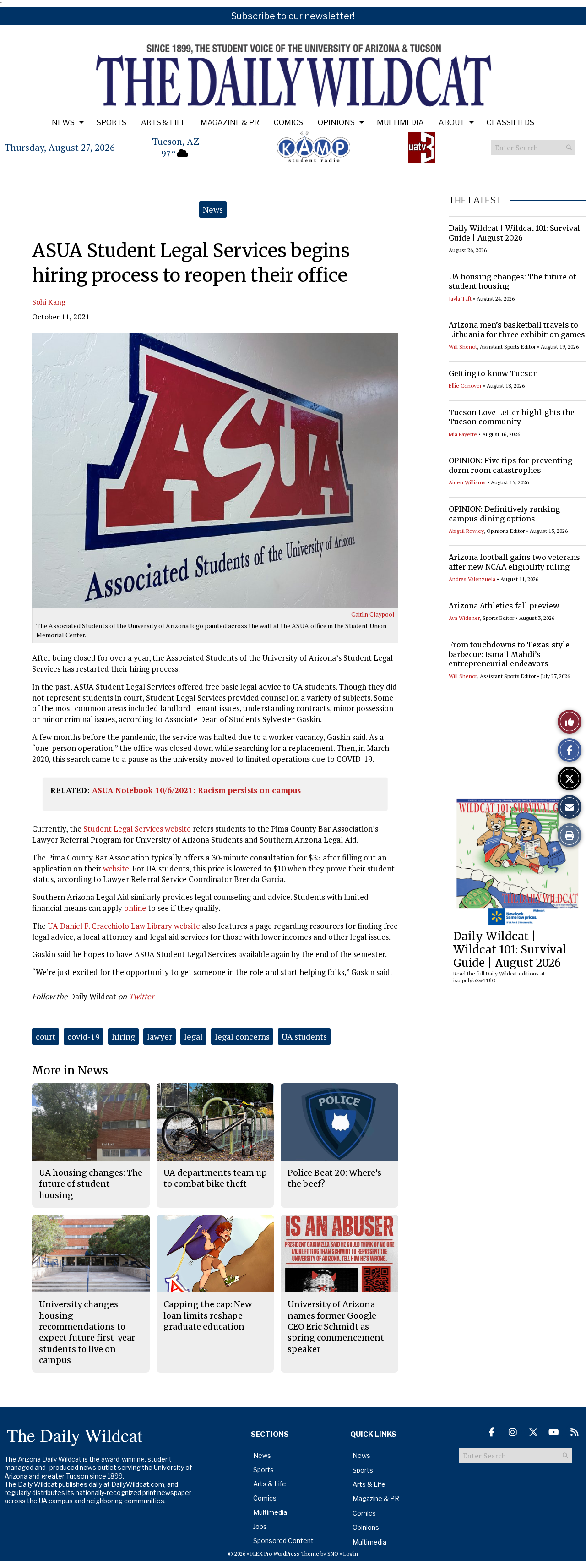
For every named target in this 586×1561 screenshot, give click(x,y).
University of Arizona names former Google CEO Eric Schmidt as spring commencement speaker (336, 1326)
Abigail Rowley (466, 530)
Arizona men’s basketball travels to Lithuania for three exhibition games (517, 329)
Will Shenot (463, 346)
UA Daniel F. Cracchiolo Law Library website (124, 925)
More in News (70, 1070)
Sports (111, 122)
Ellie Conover (465, 385)
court (45, 1036)
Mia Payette (463, 434)
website (116, 868)
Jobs (260, 1526)
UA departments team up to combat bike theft (215, 1178)
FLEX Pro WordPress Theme (284, 1553)
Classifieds (510, 122)
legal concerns (242, 1036)
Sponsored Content (283, 1541)
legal (193, 1036)
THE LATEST (475, 200)
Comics (288, 122)
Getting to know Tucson (493, 373)
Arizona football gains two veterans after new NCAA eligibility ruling (514, 562)
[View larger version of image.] (215, 470)
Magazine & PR (230, 122)
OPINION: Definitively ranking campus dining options (504, 513)
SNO (332, 1553)
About (452, 122)
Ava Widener (464, 617)
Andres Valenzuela (472, 578)
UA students (304, 1036)
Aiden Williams (467, 482)
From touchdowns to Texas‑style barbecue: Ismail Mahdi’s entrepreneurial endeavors (509, 654)
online (135, 908)
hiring (123, 1036)
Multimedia (400, 122)
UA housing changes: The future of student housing (512, 281)
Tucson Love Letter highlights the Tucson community (512, 417)
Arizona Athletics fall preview (504, 605)
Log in (350, 1553)
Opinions (336, 122)
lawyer (159, 1036)
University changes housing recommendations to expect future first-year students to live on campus (87, 1332)
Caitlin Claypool (372, 614)
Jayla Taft (460, 298)
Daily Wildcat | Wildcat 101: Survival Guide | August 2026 (514, 233)
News (63, 122)
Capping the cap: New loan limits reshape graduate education (207, 1315)
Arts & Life (163, 122)
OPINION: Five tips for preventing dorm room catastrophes (510, 465)
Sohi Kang (48, 302)
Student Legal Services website (137, 828)
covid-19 (83, 1036)
